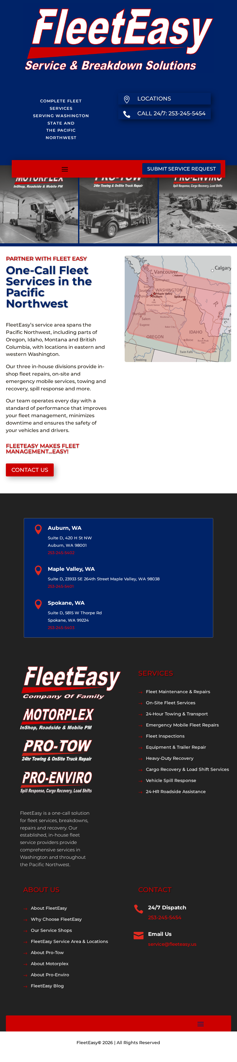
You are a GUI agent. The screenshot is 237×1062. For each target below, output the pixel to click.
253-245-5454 (164, 917)
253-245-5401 (61, 586)
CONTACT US (29, 470)
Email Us (160, 934)
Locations (154, 98)
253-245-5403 (61, 627)
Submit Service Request (181, 169)
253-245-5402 (61, 552)
